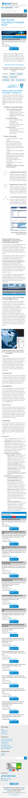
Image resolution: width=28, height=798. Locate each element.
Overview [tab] (5, 74)
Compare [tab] (5, 77)
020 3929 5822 (7, 8)
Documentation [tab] (20, 80)
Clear (14, 517)
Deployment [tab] (13, 77)
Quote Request (4, 734)
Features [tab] (19, 74)
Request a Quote (12, 46)
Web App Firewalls (5, 745)
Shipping (3, 753)
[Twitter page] (13, 784)
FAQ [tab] (13, 80)
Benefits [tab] (12, 74)
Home (2, 729)
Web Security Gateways (6, 740)
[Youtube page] (15, 784)
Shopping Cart (4, 731)
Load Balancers (5, 742)
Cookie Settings (14, 795)
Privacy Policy (17, 794)
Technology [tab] (6, 80)
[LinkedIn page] (17, 784)
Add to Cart (15, 544)
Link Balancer (4, 743)
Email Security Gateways (7, 739)
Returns (3, 755)
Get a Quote (14, 48)
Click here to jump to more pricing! (14, 64)
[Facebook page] (11, 784)
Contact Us (3, 732)
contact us (9, 58)
